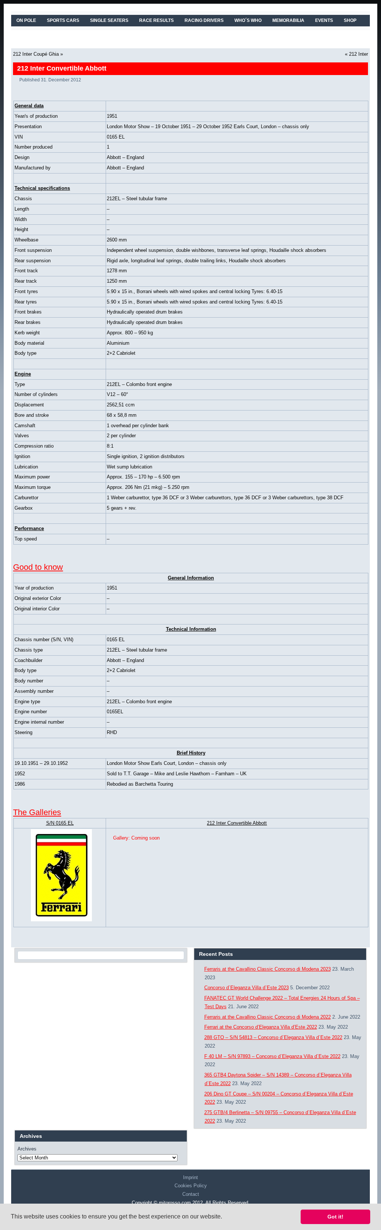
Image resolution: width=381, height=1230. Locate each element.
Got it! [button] (335, 1217)
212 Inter (358, 54)
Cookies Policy (191, 1185)
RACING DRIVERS (204, 20)
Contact (190, 1194)
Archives (26, 1149)
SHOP (350, 20)
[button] (225, 1217)
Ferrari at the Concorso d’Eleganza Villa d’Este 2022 (260, 1027)
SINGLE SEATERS (109, 20)
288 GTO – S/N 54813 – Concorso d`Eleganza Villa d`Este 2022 (273, 1037)
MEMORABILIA (288, 20)
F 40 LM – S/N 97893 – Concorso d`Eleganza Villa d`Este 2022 (272, 1056)
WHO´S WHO (248, 20)
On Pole (26, 20)
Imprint (190, 1177)
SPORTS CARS (63, 20)
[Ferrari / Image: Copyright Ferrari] (60, 875)
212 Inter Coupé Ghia (36, 54)
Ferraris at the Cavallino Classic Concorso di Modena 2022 (267, 1017)
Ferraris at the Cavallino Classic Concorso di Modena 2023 (267, 969)
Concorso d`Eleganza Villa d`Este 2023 (246, 987)
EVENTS (324, 20)
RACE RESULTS (156, 20)
